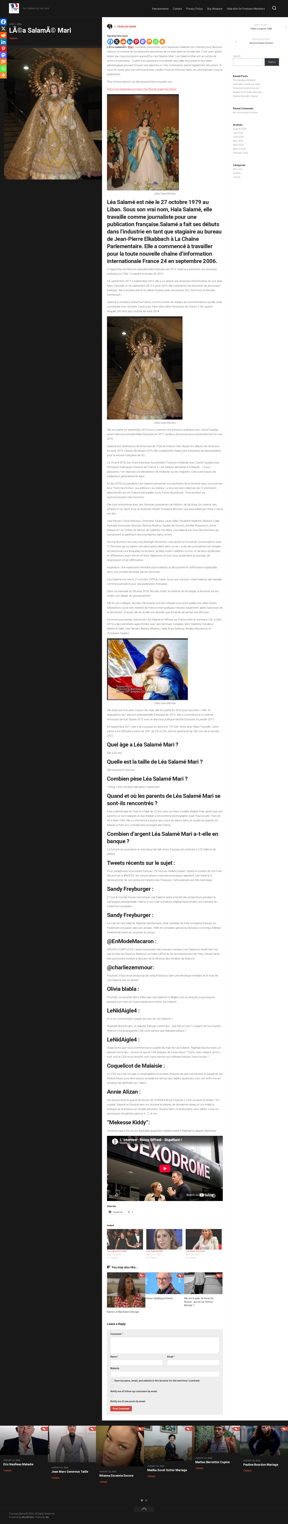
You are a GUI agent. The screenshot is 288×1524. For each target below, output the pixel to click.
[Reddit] (123, 41)
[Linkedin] (130, 41)
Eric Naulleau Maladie (244, 80)
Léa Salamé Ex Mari (117, 1251)
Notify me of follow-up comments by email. (134, 1391)
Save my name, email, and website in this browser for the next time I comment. (157, 1380)
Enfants (237, 173)
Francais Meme (126, 26)
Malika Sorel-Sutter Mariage (247, 92)
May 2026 (238, 141)
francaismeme (160, 8)
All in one (237, 169)
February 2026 (240, 153)
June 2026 (238, 137)
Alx (47, 1517)
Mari (131, 47)
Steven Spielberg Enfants (160, 1298)
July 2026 (238, 133)
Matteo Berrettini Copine (245, 96)
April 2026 (238, 145)
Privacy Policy (194, 8)
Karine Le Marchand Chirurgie (123, 1311)
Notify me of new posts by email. (128, 1401)
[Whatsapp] (156, 41)
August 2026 (239, 129)
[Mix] (149, 41)
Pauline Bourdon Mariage (260, 1464)
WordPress (28, 1517)
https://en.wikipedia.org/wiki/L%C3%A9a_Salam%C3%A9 (141, 89)
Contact (177, 8)
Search (236, 56)
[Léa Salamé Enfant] (204, 1239)
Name (114, 1356)
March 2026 (239, 149)
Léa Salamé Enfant (195, 1251)
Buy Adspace (214, 8)
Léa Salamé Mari (154, 1251)
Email (171, 1356)
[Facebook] (110, 41)
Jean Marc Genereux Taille (246, 84)
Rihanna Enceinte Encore (246, 88)
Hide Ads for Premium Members (246, 8)
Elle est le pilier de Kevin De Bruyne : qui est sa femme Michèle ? (199, 1302)
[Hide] (1, 81)
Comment (116, 1334)
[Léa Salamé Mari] (164, 1239)
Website (114, 1368)
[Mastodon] (143, 41)
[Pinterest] (136, 41)
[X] (117, 41)
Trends (13, 38)
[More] (162, 41)
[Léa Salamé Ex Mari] (125, 1239)
